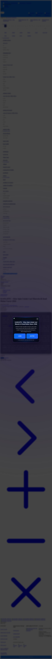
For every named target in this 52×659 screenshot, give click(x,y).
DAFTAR (32, 336)
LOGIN (19, 336)
